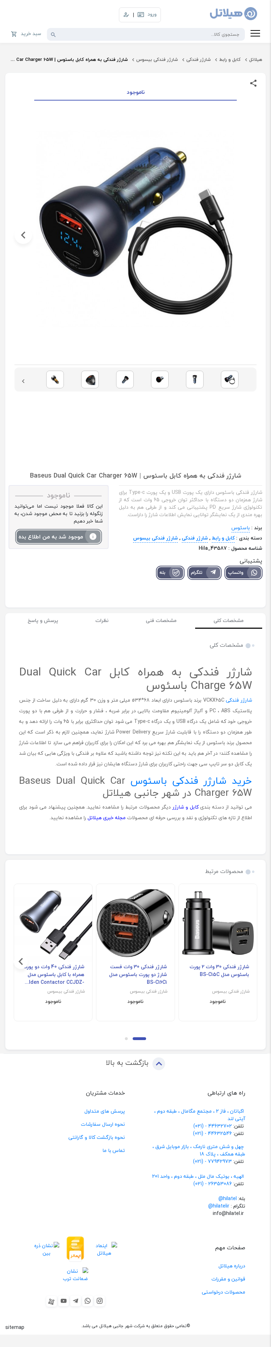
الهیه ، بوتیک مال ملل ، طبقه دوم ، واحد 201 (198, 1176)
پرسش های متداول (104, 1111)
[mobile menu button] (255, 34)
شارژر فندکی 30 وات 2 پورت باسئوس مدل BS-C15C (219, 970)
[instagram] (99, 1301)
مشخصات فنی (161, 620)
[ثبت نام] (126, 15)
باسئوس (240, 527)
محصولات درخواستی (223, 1292)
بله (162, 572)
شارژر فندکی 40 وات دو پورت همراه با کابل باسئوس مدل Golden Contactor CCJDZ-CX (53, 974)
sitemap (14, 1327)
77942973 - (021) (212, 1161)
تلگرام (197, 572)
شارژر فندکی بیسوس (157, 59)
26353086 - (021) (212, 1183)
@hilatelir (218, 1206)
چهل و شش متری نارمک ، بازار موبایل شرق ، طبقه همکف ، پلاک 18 (198, 1150)
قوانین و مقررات (228, 1278)
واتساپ (235, 572)
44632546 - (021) (212, 1133)
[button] (248, 235)
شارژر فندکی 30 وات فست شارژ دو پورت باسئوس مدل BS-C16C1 (138, 974)
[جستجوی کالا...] (53, 34)
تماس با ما (113, 1150)
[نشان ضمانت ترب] (75, 1275)
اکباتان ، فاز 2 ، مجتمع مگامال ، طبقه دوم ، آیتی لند (199, 1115)
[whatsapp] (87, 1301)
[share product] (253, 82)
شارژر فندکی (198, 59)
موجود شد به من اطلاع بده (51, 537)
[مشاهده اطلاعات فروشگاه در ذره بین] (46, 1249)
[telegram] (75, 1301)
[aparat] (51, 1301)
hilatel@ (227, 1198)
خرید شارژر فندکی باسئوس (191, 780)
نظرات (102, 620)
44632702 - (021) (212, 1125)
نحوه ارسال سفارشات (103, 1124)
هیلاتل (255, 59)
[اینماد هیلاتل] (104, 1249)
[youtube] (63, 1301)
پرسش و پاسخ (43, 620)
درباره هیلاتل (231, 1265)
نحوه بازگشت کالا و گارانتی (96, 1137)
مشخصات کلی (228, 620)
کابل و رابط (230, 59)
